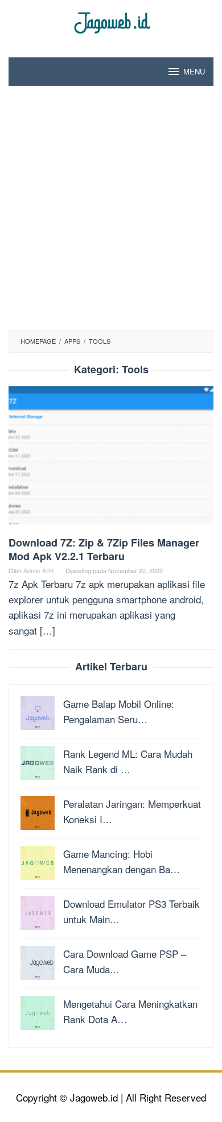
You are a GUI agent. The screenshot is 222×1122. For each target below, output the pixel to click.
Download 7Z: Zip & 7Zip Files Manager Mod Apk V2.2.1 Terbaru (104, 549)
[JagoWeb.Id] (111, 21)
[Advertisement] (111, 213)
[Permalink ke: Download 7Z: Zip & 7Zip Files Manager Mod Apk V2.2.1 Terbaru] (111, 459)
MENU (194, 71)
